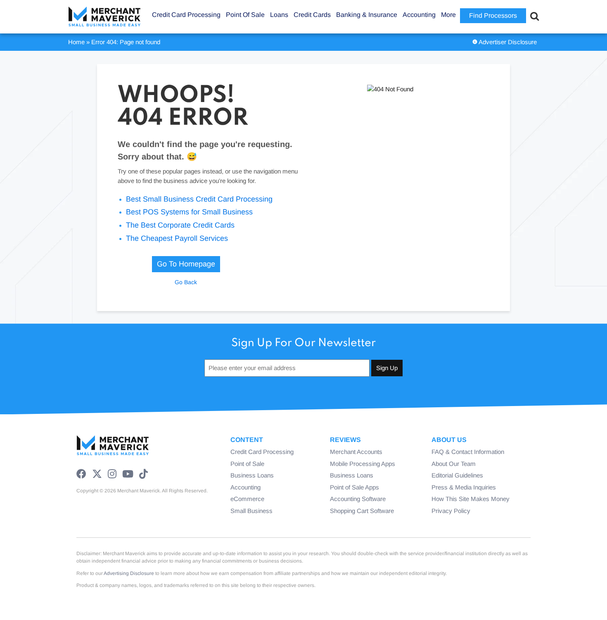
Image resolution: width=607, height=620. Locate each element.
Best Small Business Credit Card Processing (199, 199)
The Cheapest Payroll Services (177, 238)
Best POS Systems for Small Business (189, 212)
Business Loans (252, 475)
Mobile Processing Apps (362, 463)
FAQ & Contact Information (468, 451)
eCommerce (247, 498)
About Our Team (454, 463)
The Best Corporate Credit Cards (180, 225)
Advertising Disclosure (129, 573)
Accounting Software (358, 498)
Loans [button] (279, 14)
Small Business (251, 510)
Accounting (245, 487)
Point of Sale (247, 463)
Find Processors (493, 15)
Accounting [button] (419, 14)
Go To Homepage (186, 264)
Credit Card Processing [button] (186, 14)
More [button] (448, 14)
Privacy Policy (451, 510)
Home (76, 41)
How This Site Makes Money (471, 498)
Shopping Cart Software (362, 510)
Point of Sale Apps (354, 487)
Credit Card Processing (262, 451)
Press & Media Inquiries (464, 487)
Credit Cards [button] (312, 14)
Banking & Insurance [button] (366, 14)
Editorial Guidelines (457, 475)
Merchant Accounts (356, 451)
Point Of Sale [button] (245, 14)
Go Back (186, 282)
